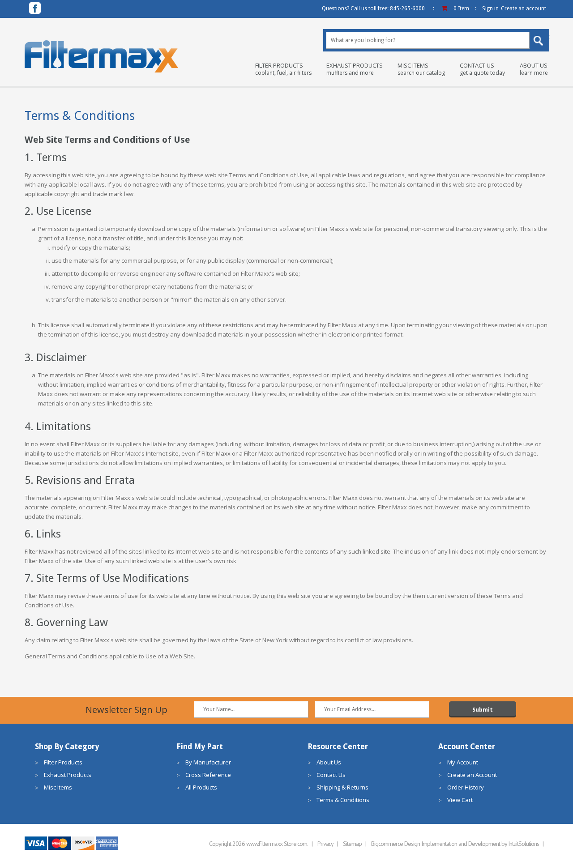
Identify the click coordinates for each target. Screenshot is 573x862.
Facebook (35, 8)
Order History (465, 787)
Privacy (325, 844)
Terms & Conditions (342, 800)
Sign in (490, 8)
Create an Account (472, 775)
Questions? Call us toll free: (373, 8)
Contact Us (482, 69)
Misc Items (421, 69)
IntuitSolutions (523, 844)
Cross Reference (208, 775)
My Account (462, 762)
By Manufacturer (208, 762)
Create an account (523, 8)
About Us (534, 69)
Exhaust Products (354, 69)
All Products (201, 787)
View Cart (460, 800)
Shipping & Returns (342, 787)
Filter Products (283, 69)
